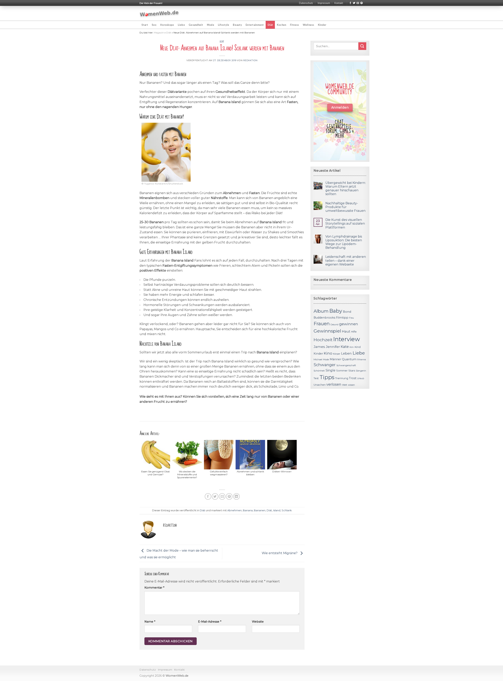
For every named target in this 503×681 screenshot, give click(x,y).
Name (149, 621)
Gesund (334, 324)
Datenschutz (306, 3)
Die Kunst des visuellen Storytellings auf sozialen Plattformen (345, 223)
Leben (346, 353)
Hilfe (354, 331)
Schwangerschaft (346, 365)
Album (321, 311)
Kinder (322, 24)
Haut (346, 331)
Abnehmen (234, 510)
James (319, 347)
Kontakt (338, 3)
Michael (318, 359)
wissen (351, 385)
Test (316, 378)
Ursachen (320, 384)
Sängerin (361, 370)
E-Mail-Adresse (209, 621)
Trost (352, 378)
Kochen (281, 24)
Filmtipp (342, 317)
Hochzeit (323, 339)
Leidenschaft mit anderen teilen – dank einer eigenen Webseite (345, 260)
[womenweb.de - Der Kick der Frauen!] (159, 13)
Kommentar (154, 587)
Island (276, 510)
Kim (352, 347)
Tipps (326, 377)
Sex (154, 24)
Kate (345, 347)
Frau (351, 318)
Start (144, 24)
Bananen (259, 510)
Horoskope (167, 24)
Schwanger (325, 364)
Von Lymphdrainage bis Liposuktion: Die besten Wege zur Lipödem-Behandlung (343, 242)
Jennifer (333, 347)
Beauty (237, 24)
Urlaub (360, 378)
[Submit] (362, 46)
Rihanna (361, 359)
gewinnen (348, 324)
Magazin (159, 32)
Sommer (342, 370)
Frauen (322, 323)
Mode (210, 24)
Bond (347, 311)
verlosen (333, 384)
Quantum (349, 359)
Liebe (181, 24)
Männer (335, 359)
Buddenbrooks (324, 317)
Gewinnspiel (327, 331)
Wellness (308, 24)
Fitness (294, 24)
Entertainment (255, 24)
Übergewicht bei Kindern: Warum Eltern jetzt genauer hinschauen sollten (345, 188)
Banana (248, 510)
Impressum (324, 3)
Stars (351, 370)
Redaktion (250, 60)
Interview (346, 339)
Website (258, 621)
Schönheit (319, 370)
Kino (328, 353)
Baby (335, 311)
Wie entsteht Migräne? (280, 553)
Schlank (287, 510)
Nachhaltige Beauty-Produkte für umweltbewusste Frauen (345, 207)
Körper (336, 353)
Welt (344, 384)
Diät (270, 24)
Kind (357, 346)
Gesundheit (196, 24)
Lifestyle (223, 24)
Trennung (341, 378)
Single (330, 370)
